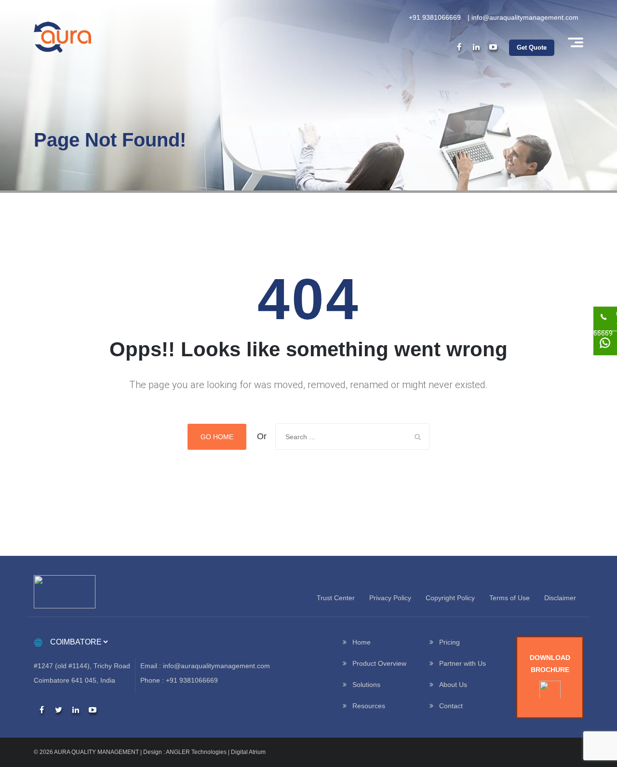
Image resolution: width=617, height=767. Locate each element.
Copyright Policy (450, 598)
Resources (368, 706)
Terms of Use (509, 598)
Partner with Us (462, 663)
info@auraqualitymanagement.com (524, 17)
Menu (574, 42)
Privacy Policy (390, 598)
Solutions (366, 684)
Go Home (217, 437)
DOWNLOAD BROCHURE (550, 663)
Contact (451, 706)
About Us (453, 684)
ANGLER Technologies (196, 752)
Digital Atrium (248, 752)
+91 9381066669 (435, 17)
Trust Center (336, 598)
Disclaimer (560, 598)
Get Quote (532, 47)
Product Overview (379, 663)
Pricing (449, 642)
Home (361, 642)
